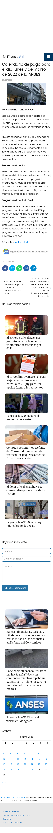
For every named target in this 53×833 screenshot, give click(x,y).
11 (10, 758)
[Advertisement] (26, 26)
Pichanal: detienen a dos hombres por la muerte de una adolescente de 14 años (13, 287)
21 (32, 764)
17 (4, 764)
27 (25, 769)
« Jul (4, 782)
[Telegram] (33, 268)
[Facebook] (5, 268)
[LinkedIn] (26, 268)
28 (32, 769)
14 (32, 758)
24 (4, 769)
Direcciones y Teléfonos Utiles (16, 815)
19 (18, 764)
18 (11, 764)
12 (18, 758)
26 (18, 769)
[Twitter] (12, 268)
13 (25, 758)
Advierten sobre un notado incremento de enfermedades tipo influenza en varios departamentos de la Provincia (39, 287)
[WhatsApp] (19, 268)
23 (46, 764)
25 (11, 769)
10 (4, 758)
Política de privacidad (13, 822)
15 (39, 758)
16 (46, 758)
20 (25, 764)
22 (39, 764)
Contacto (7, 819)
